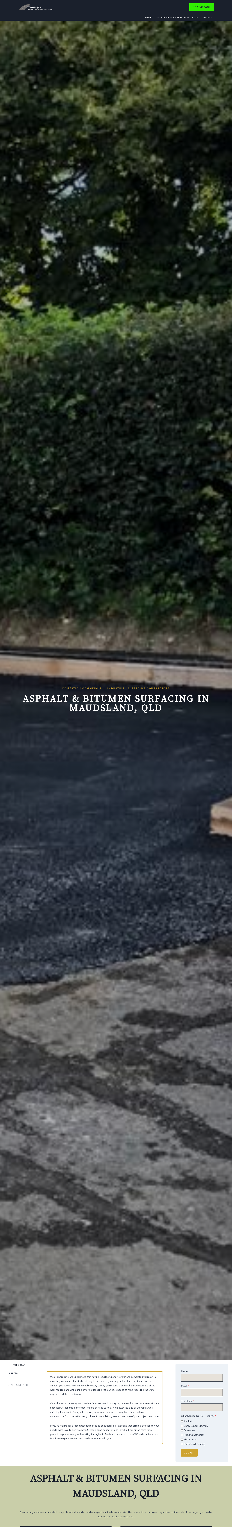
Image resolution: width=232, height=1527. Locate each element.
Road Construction (194, 1434)
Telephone (187, 1401)
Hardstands (190, 1439)
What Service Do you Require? (198, 1416)
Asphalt (188, 1421)
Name (185, 1371)
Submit (189, 1453)
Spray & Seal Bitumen (196, 1425)
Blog (195, 17)
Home (148, 17)
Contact (207, 17)
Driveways (189, 1430)
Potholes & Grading (194, 1444)
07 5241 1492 (202, 7)
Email (185, 1386)
